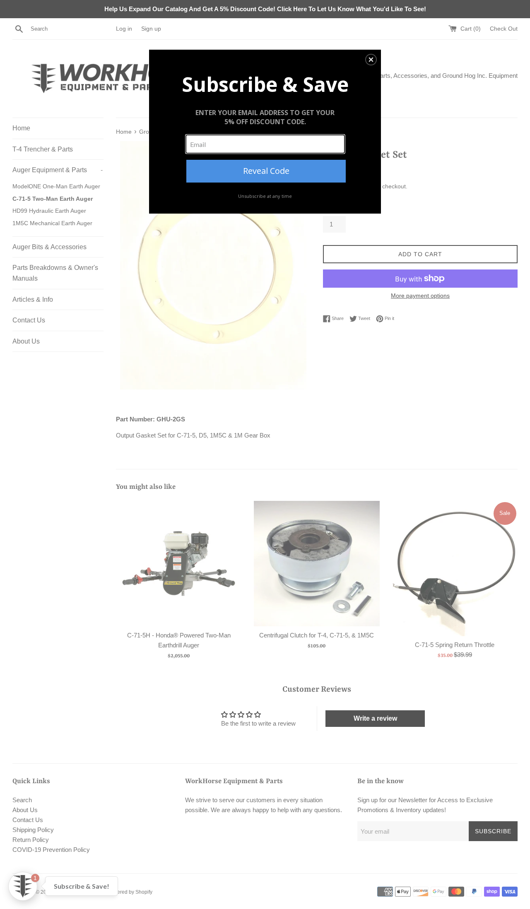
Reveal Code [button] (266, 170)
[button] (371, 60)
